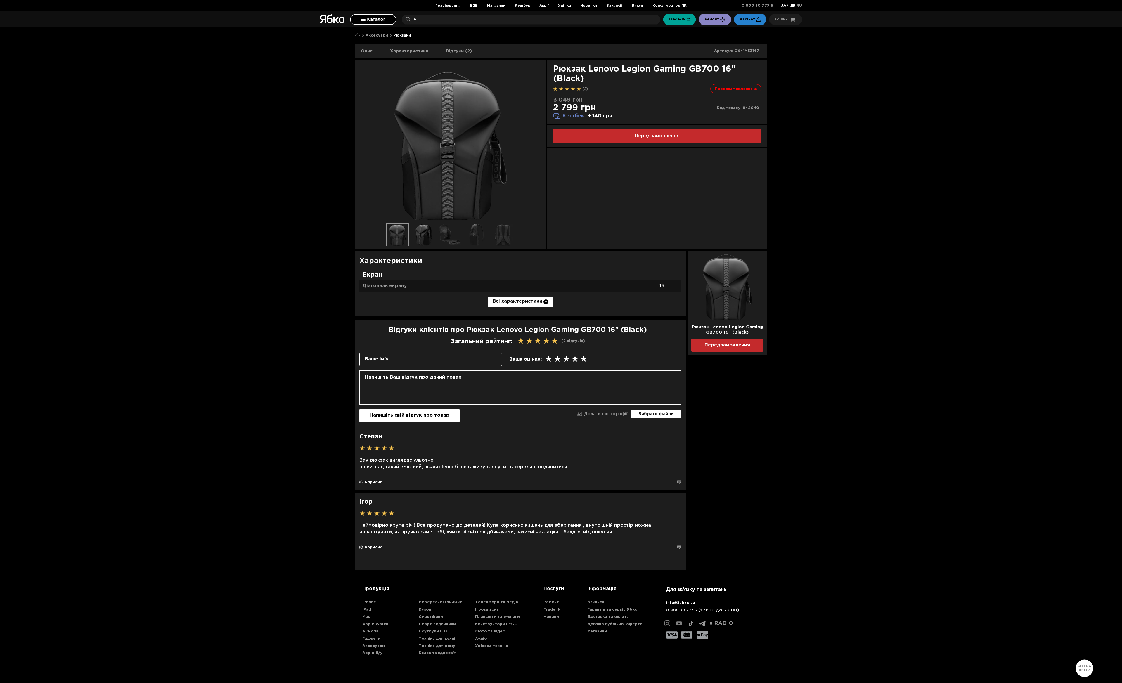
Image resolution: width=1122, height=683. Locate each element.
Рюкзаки (402, 35)
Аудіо (481, 638)
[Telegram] (702, 623)
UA (783, 5)
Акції (544, 5)
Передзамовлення (657, 136)
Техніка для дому (437, 646)
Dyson (425, 609)
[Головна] (357, 35)
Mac (366, 616)
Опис (367, 51)
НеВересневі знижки (441, 602)
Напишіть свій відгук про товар (409, 415)
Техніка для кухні (437, 638)
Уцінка (564, 5)
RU (799, 5)
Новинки (588, 5)
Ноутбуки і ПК (433, 631)
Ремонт (551, 602)
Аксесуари (377, 35)
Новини (551, 616)
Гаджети (371, 638)
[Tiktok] (691, 623)
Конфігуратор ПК (669, 5)
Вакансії (614, 5)
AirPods (370, 631)
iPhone (369, 602)
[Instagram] (667, 623)
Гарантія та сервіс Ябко (612, 609)
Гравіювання (448, 5)
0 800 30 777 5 (757, 5)
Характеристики (409, 51)
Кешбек (522, 5)
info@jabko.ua (680, 602)
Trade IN (552, 609)
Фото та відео (490, 631)
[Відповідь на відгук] (679, 482)
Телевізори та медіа (496, 602)
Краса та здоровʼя (437, 653)
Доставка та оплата (608, 616)
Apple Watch (375, 624)
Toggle (791, 5)
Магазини (496, 5)
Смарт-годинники (437, 624)
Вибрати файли (655, 414)
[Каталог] (373, 19)
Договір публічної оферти (615, 624)
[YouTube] (679, 623)
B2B (474, 5)
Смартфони (431, 616)
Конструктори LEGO (496, 624)
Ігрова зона (487, 609)
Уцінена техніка (491, 646)
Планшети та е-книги (497, 616)
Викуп (637, 5)
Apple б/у (372, 653)
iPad (366, 609)
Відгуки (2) (459, 51)
